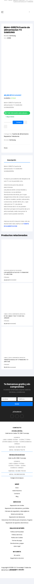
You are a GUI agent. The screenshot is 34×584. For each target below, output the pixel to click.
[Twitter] (22, 416)
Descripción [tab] (11, 160)
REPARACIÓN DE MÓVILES (17, 455)
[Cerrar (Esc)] (22, 580)
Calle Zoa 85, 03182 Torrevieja (17, 458)
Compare (5, 126)
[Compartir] (16, 580)
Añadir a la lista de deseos (25, 122)
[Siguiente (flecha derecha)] (9, 583)
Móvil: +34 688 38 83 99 (17, 474)
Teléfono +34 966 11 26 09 (17, 447)
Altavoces (6, 270)
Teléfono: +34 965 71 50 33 (17, 471)
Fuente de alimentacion (20, 134)
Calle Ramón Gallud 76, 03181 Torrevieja (17, 433)
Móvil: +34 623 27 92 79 (17, 450)
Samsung (12, 36)
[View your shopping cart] (28, 12)
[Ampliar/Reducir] (3, 580)
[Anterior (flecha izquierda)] (3, 583)
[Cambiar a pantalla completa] (9, 580)
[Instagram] (17, 416)
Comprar (19, 122)
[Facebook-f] (12, 416)
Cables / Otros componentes (11, 314)
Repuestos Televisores (11, 136)
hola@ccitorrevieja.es (17, 478)
